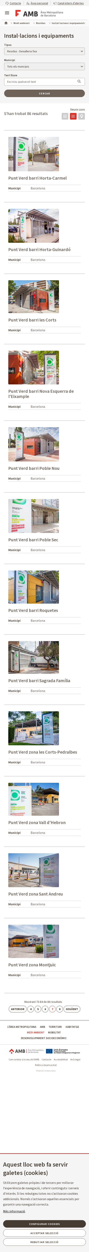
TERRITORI (55, 1027)
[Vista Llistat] (73, 116)
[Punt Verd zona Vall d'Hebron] (33, 799)
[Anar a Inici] (5, 22)
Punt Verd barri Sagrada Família (39, 680)
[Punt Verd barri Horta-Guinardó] (33, 225)
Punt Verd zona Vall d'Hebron (37, 822)
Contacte (46, 1059)
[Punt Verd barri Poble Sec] (33, 516)
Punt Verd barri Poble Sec (33, 540)
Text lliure (10, 75)
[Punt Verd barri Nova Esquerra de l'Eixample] (33, 367)
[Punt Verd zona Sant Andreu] (33, 870)
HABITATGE (72, 1027)
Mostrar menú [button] (7, 9)
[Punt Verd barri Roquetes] (33, 587)
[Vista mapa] (81, 116)
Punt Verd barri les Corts (32, 320)
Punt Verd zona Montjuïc (32, 965)
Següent (72, 1009)
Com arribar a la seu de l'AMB (24, 1059)
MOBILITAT (54, 1032)
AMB (42, 1027)
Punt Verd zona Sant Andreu (35, 894)
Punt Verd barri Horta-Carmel (37, 178)
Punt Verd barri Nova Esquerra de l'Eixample (41, 393)
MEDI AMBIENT (35, 1032)
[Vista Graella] (65, 116)
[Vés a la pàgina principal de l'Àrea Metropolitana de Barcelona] (38, 13)
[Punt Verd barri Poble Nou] (33, 444)
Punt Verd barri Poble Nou (34, 468)
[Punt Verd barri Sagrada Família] (33, 657)
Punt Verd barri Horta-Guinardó (39, 249)
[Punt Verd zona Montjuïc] (33, 941)
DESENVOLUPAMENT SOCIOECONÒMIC (44, 1038)
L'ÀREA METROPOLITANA (21, 1027)
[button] (13, 3)
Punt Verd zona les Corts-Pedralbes (42, 752)
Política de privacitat (46, 1065)
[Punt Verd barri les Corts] (33, 296)
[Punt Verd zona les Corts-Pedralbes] (33, 728)
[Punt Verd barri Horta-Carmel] (33, 154)
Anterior (17, 1009)
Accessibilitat (61, 1059)
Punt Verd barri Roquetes (33, 610)
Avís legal (75, 1059)
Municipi (9, 60)
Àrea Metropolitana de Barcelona (26, 1051)
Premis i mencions (45, 1070)
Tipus (8, 45)
